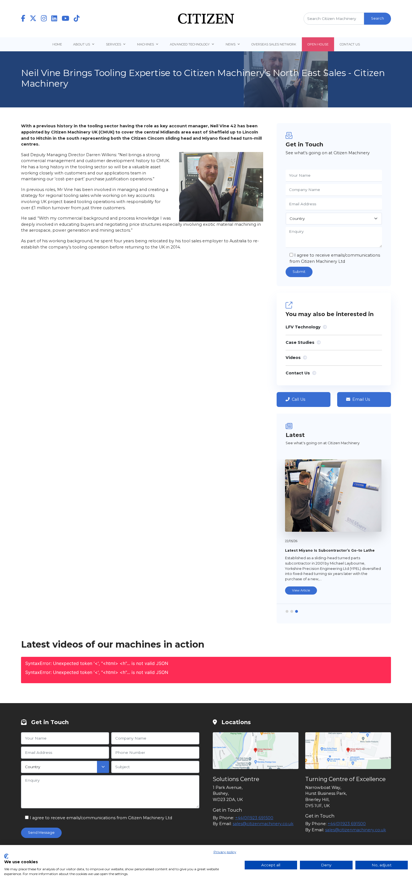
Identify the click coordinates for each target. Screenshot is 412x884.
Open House (317, 44)
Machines (145, 44)
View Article (301, 590)
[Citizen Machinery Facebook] (25, 19)
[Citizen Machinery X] (35, 19)
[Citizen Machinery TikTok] (77, 19)
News (230, 44)
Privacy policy (225, 852)
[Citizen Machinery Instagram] (46, 19)
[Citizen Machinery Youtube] (68, 19)
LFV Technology (303, 327)
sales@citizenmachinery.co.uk (263, 823)
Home (57, 44)
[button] (287, 611)
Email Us (361, 399)
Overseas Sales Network (273, 44)
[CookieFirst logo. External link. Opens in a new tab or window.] (6, 856)
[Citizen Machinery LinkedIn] (56, 19)
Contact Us (350, 44)
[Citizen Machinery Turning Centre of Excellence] (348, 750)
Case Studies (300, 342)
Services (113, 44)
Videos (293, 357)
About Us (81, 44)
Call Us (298, 399)
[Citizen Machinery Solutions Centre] (255, 750)
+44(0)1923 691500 (254, 817)
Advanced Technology (190, 44)
